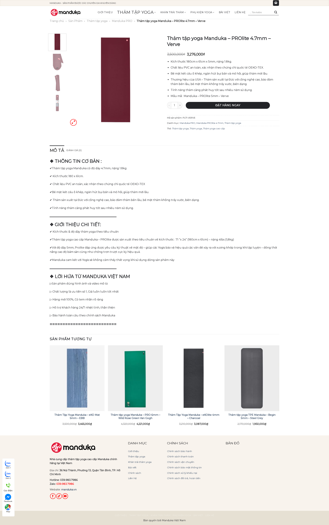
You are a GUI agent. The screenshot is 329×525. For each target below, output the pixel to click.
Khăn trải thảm (172, 12)
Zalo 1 (8, 468)
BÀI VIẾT (224, 12)
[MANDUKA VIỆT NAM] (66, 12)
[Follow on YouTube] (65, 496)
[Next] (156, 80)
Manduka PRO (122, 21)
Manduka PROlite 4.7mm (209, 123)
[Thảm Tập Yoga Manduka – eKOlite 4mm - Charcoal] (193, 378)
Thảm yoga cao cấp (214, 128)
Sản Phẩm (75, 21)
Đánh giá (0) (74, 150)
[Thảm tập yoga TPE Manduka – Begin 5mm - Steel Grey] (251, 378)
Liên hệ (240, 12)
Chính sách (134, 473)
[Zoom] (73, 122)
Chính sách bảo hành (179, 451)
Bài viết (132, 467)
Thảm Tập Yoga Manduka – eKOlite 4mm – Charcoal (193, 416)
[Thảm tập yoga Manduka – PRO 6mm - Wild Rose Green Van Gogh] (135, 378)
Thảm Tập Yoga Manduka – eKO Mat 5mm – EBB (77, 416)
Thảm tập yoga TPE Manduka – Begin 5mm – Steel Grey (252, 416)
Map (8, 511)
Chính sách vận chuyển (180, 462)
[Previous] (75, 80)
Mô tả (57, 150)
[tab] (57, 150)
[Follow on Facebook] (53, 496)
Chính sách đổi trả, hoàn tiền (183, 478)
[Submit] (276, 12)
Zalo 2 (8, 478)
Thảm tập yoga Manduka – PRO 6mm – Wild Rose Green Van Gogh (135, 416)
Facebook (8, 501)
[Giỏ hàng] (276, 3)
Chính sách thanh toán (180, 456)
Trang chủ (57, 21)
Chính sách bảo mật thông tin (184, 467)
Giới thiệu (105, 12)
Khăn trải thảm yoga (139, 462)
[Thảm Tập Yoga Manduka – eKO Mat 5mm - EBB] (77, 378)
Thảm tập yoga (135, 12)
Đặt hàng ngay (227, 105)
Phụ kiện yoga (201, 12)
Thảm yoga (196, 128)
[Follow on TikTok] (59, 496)
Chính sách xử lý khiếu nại (182, 473)
